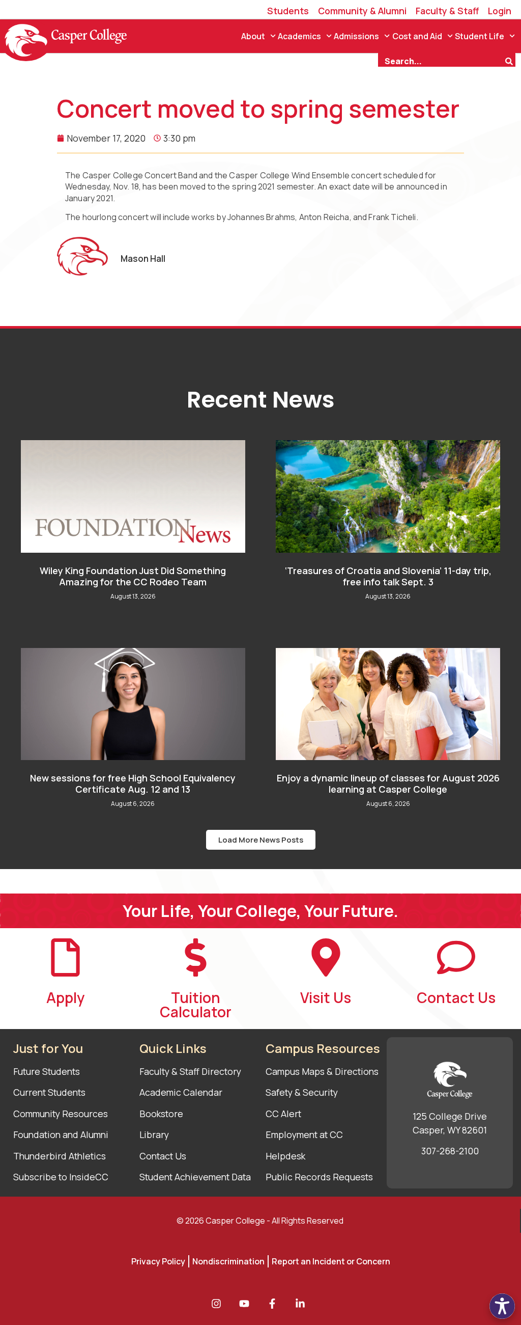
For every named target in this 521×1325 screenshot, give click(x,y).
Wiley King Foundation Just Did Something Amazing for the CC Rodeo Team (133, 576)
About (253, 36)
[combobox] (441, 60)
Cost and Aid (417, 36)
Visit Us (325, 997)
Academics (299, 36)
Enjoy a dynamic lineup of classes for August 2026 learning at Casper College (388, 783)
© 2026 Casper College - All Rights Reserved (260, 1220)
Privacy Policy (158, 1261)
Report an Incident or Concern (331, 1261)
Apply (65, 997)
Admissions (356, 36)
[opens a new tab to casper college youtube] (246, 1304)
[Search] (510, 60)
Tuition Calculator (195, 1004)
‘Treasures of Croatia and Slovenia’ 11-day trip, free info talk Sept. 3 (388, 576)
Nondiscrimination (228, 1261)
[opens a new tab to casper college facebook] (274, 1304)
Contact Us (456, 997)
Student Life (479, 36)
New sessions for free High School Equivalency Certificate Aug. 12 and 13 (133, 783)
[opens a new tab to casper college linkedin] (302, 1304)
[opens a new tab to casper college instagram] (218, 1304)
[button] (260, 840)
